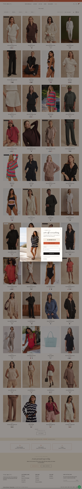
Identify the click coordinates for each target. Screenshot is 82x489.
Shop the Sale (51, 243)
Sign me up (51, 253)
